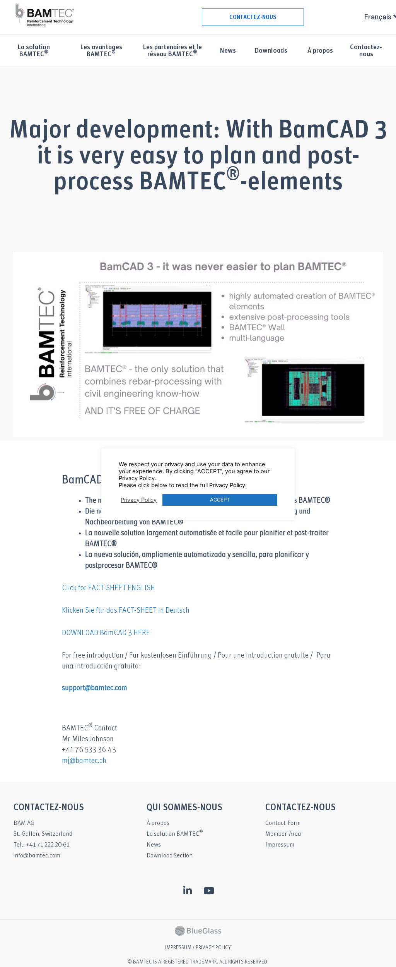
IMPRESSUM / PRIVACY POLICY (198, 947)
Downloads (271, 51)
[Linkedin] (187, 890)
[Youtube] (208, 890)
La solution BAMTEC (175, 834)
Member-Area (283, 834)
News (228, 51)
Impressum (279, 845)
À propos (320, 51)
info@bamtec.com (37, 856)
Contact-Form (282, 823)
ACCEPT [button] (220, 499)
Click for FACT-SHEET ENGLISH (108, 588)
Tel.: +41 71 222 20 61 (42, 845)
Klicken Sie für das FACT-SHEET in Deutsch (125, 610)
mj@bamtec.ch (84, 760)
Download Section (170, 856)
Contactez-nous (366, 51)
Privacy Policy (139, 499)
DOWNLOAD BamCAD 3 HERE (106, 633)
